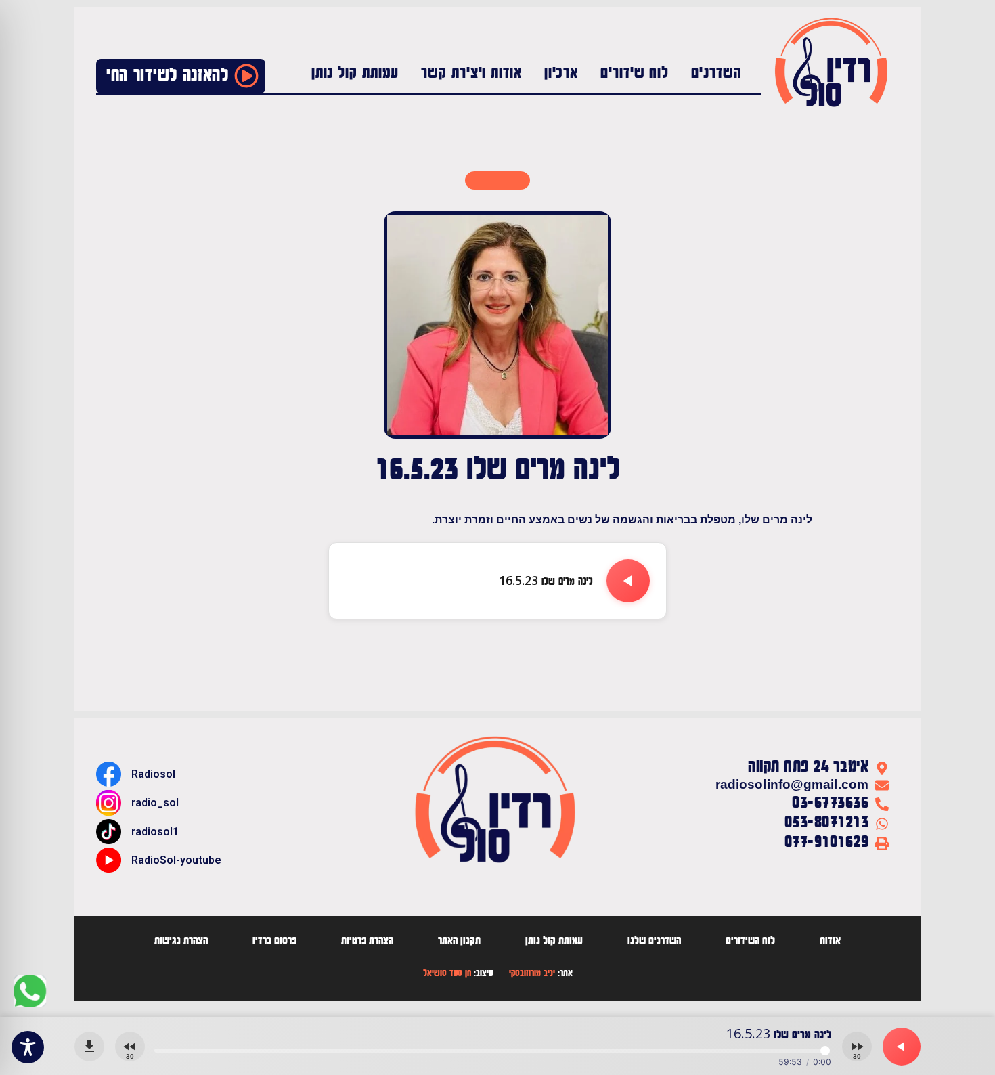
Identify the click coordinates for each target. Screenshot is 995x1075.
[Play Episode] (628, 580)
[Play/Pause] (902, 1047)
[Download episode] (89, 1046)
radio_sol (155, 802)
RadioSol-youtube (176, 860)
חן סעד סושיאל (447, 973)
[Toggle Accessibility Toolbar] (27, 1047)
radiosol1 (155, 831)
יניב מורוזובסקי (532, 973)
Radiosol (153, 774)
